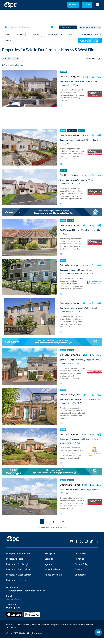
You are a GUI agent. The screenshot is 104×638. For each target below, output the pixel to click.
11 (63, 521)
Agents (48, 564)
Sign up (73, 5)
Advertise (79, 559)
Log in (87, 5)
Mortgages (49, 554)
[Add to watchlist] (61, 105)
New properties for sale (18, 554)
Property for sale (14, 559)
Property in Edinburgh (17, 564)
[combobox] (29, 27)
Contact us (80, 575)
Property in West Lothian (18, 575)
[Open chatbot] (98, 632)
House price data (53, 575)
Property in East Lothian (18, 570)
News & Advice (52, 570)
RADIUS (72, 35)
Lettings (48, 559)
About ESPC (81, 554)
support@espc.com (16, 599)
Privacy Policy (81, 564)
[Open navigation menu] (97, 5)
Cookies (79, 570)
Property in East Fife (16, 580)
